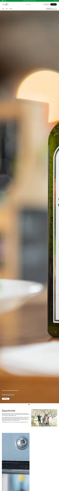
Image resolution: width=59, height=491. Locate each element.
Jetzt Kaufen (5, 398)
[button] (32, 418)
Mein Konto (47, 4)
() (55, 4)
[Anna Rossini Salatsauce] (5, 4)
